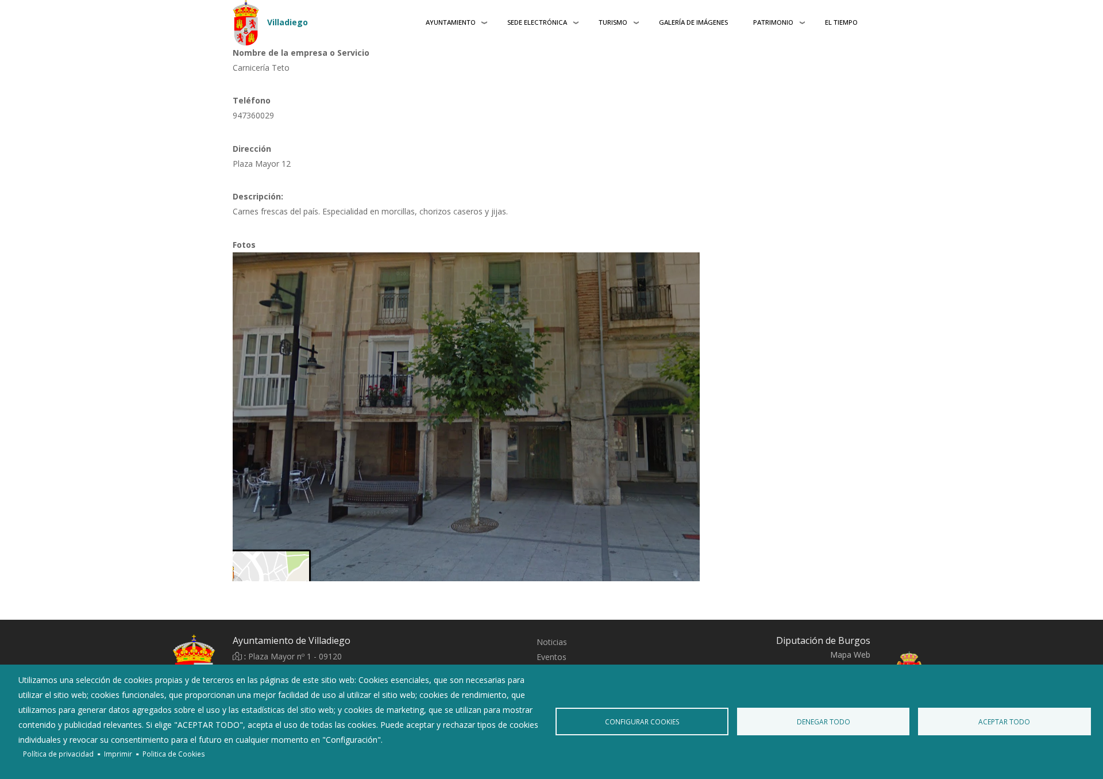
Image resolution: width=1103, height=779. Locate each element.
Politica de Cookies (173, 753)
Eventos (551, 656)
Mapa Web (850, 654)
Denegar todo (823, 721)
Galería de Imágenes (693, 22)
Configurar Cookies (642, 721)
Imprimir (118, 753)
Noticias (552, 641)
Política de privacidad (58, 753)
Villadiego (287, 22)
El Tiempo (841, 22)
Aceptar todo (1004, 721)
